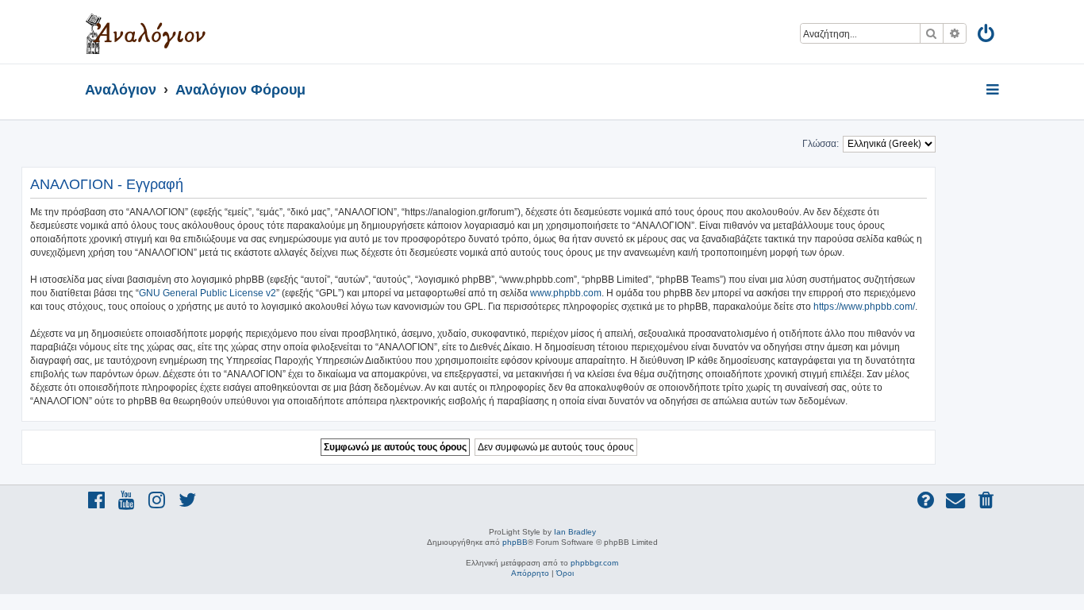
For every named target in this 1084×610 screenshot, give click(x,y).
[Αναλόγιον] (145, 32)
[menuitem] (986, 36)
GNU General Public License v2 (207, 293)
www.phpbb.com (566, 293)
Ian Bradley (575, 531)
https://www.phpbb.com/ (864, 306)
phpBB (515, 542)
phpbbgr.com (594, 562)
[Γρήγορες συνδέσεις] (994, 90)
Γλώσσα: (820, 143)
